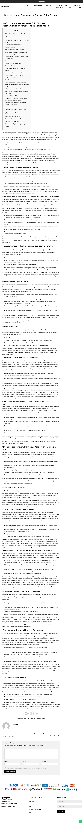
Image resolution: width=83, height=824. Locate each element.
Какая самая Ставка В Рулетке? (12, 116)
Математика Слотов (10, 47)
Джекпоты (7, 126)
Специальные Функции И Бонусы (13, 44)
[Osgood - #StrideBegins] (5, 6)
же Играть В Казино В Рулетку (12, 96)
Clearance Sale (38, 5)
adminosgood (38, 18)
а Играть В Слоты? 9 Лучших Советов (14, 89)
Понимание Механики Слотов (12, 61)
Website (44, 761)
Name (6, 761)
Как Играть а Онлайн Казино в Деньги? (15, 33)
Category (48, 5)
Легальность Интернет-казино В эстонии (15, 119)
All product (27, 5)
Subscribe (60, 811)
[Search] (70, 7)
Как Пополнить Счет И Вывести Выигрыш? (16, 82)
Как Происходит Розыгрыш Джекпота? (14, 49)
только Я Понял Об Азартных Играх (14, 75)
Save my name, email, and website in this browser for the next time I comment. (26, 768)
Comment (7, 748)
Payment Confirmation (62, 5)
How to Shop (76, 5)
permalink (44, 718)
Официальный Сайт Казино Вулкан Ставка (15, 109)
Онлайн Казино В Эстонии (11, 107)
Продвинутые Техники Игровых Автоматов (16, 72)
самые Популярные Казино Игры (13, 63)
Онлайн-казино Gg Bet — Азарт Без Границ (16, 124)
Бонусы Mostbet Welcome (12, 121)
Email (24, 761)
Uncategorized (31, 13)
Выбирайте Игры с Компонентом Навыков (15, 66)
